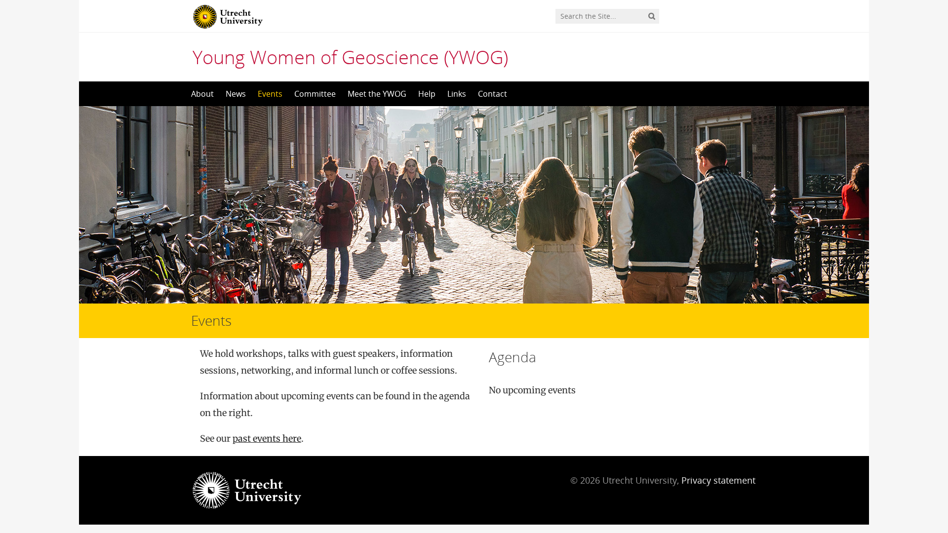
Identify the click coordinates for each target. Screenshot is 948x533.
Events (270, 93)
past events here (267, 438)
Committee (315, 93)
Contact (492, 93)
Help (426, 93)
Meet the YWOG (377, 93)
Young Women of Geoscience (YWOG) (350, 57)
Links (456, 93)
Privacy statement (718, 480)
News (236, 93)
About (202, 93)
